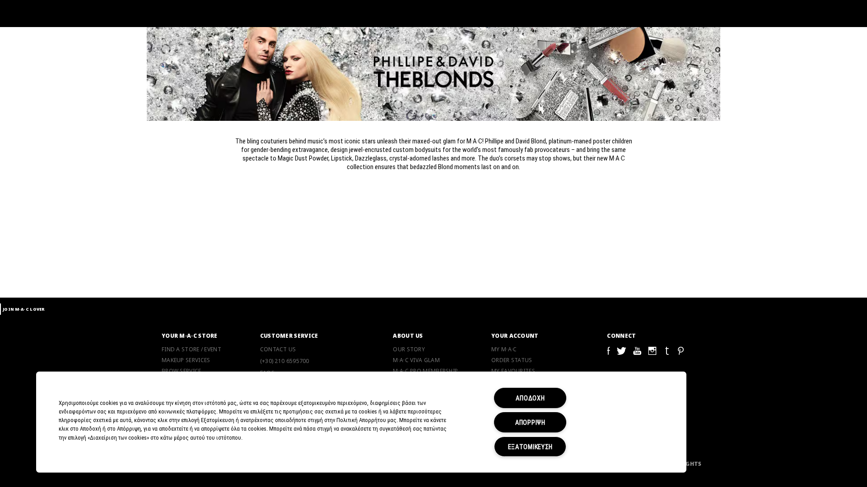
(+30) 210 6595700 (284, 361)
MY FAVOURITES (513, 371)
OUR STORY (409, 349)
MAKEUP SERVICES (186, 360)
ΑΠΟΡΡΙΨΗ (530, 422)
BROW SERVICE (181, 371)
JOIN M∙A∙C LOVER (24, 309)
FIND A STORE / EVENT (191, 349)
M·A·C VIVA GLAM (416, 360)
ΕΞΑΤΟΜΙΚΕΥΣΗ (530, 446)
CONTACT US (278, 349)
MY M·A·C (504, 349)
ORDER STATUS (511, 360)
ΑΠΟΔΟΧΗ (530, 398)
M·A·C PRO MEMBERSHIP (425, 371)
